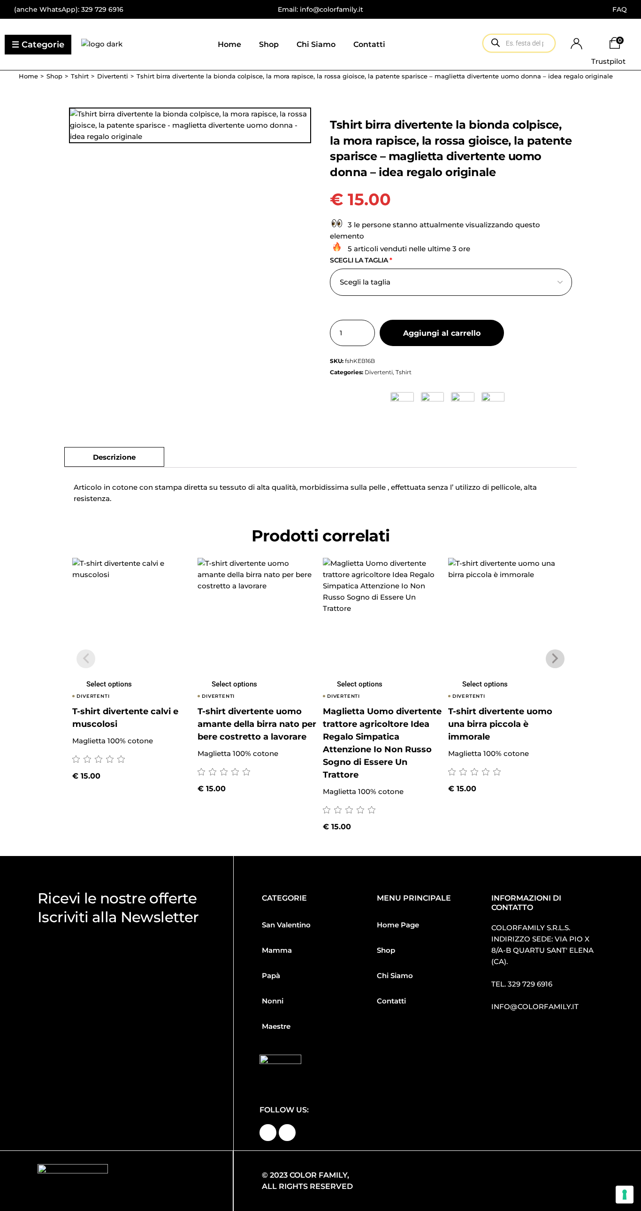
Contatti (391, 1000)
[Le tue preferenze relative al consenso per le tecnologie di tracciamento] (624, 1194)
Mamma (277, 950)
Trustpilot (608, 61)
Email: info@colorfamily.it (320, 9)
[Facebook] (267, 1132)
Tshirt (404, 372)
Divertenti (379, 372)
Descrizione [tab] (114, 457)
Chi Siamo (395, 975)
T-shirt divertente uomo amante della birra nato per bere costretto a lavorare (257, 724)
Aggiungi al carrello (442, 333)
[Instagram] (287, 1132)
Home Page (398, 924)
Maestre (276, 1026)
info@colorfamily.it (535, 1006)
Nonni (272, 1000)
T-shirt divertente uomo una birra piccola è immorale (500, 724)
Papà (271, 975)
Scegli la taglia (361, 260)
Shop (386, 950)
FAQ (619, 9)
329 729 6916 (102, 9)
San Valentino (286, 924)
